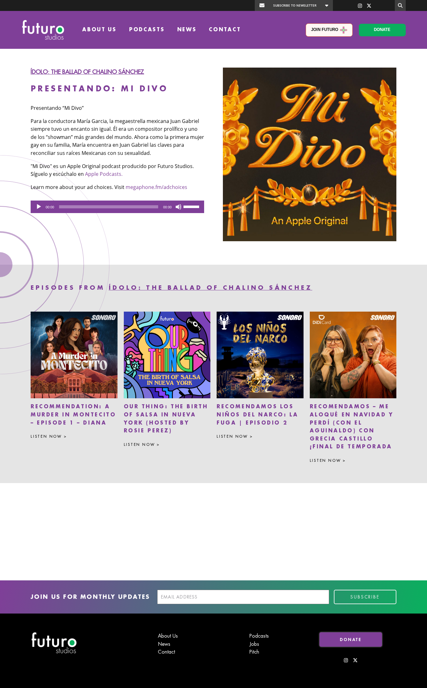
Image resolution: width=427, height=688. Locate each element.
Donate (382, 29)
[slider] (192, 206)
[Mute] (178, 207)
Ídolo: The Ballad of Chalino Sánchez (87, 72)
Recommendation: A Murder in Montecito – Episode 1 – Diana (73, 414)
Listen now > (49, 436)
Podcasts (147, 29)
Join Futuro (324, 29)
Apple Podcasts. (104, 174)
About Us (99, 29)
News (187, 29)
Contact (225, 29)
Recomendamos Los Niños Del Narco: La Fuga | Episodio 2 (257, 414)
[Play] (39, 207)
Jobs (254, 644)
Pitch (254, 652)
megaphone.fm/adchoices (156, 187)
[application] (117, 207)
